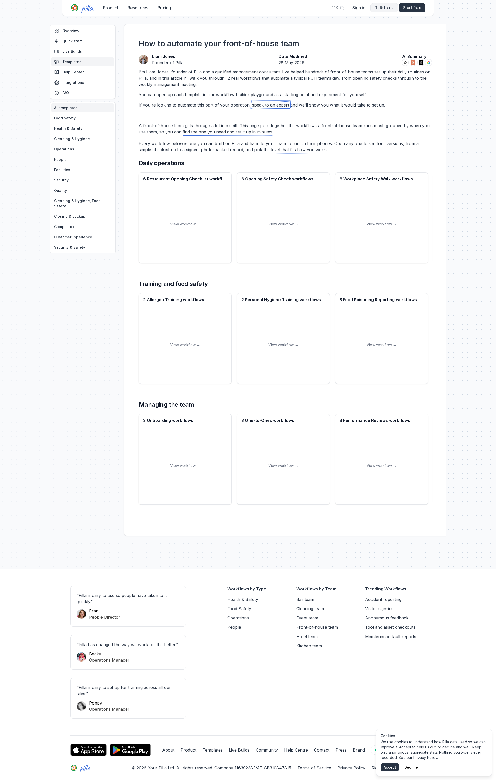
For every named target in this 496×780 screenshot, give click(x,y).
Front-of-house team (317, 627)
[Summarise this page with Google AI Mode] (428, 62)
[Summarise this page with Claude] (413, 62)
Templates (71, 61)
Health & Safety (68, 128)
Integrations (73, 82)
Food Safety (65, 118)
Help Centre (296, 750)
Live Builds (72, 51)
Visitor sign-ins (379, 608)
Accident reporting (383, 599)
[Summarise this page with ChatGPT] (405, 62)
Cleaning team (310, 608)
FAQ (65, 92)
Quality (60, 190)
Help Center (73, 72)
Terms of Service (314, 767)
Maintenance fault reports (390, 636)
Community (267, 750)
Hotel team (307, 636)
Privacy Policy (351, 767)
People (60, 159)
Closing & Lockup (70, 216)
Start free (412, 7)
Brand (359, 750)
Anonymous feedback (386, 617)
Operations (64, 149)
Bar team (305, 599)
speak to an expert (270, 105)
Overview (70, 30)
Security (61, 180)
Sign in (358, 7)
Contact (321, 750)
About (168, 750)
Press (341, 750)
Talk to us (384, 7)
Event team (307, 617)
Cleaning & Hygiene (72, 139)
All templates (66, 107)
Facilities (62, 170)
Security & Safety (69, 247)
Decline (411, 767)
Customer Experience (73, 237)
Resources (138, 7)
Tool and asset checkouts (390, 627)
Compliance (64, 226)
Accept (390, 767)
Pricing (164, 7)
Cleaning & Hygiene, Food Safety (77, 203)
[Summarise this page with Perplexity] (421, 62)
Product (110, 7)
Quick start (72, 41)
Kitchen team (309, 645)
